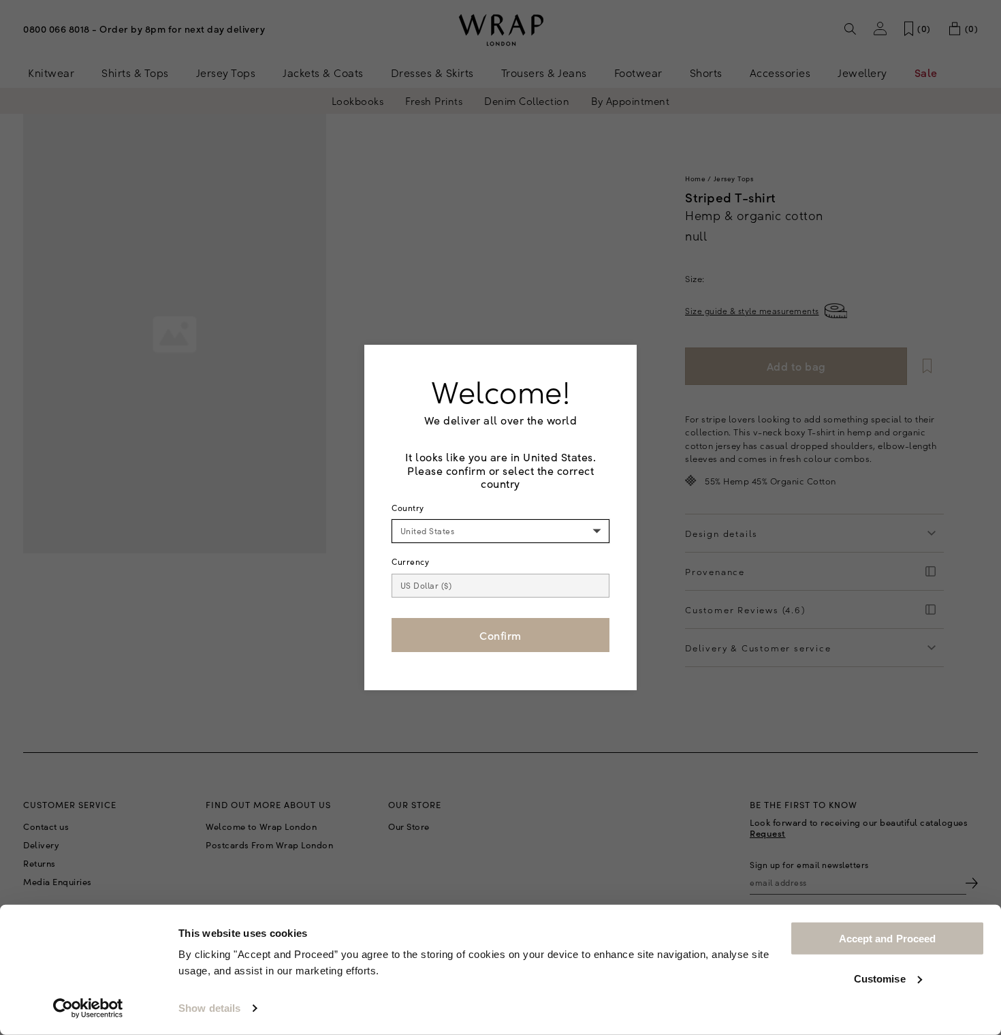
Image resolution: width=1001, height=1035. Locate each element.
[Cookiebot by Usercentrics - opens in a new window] (88, 1008)
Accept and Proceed (887, 938)
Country (408, 507)
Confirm (500, 635)
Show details (209, 1008)
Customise (880, 978)
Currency (410, 561)
